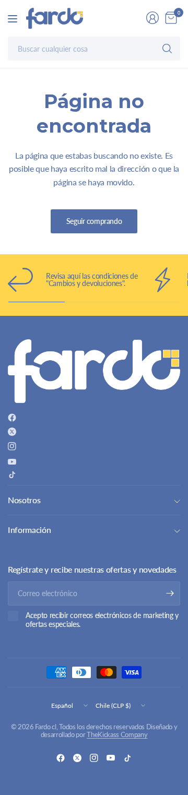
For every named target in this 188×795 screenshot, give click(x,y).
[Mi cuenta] (152, 17)
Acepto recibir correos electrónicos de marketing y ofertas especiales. (102, 620)
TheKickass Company (117, 734)
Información (29, 530)
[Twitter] (12, 432)
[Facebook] (12, 417)
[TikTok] (12, 474)
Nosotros (24, 500)
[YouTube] (12, 462)
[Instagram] (12, 446)
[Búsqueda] (167, 49)
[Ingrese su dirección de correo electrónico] (169, 594)
